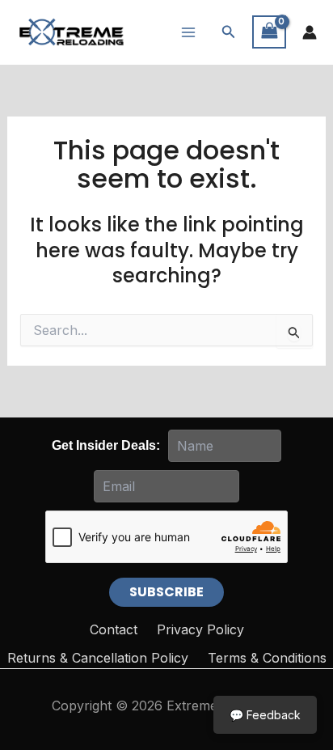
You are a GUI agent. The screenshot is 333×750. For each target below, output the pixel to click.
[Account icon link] (309, 32)
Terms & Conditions (267, 658)
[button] (228, 32)
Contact (113, 629)
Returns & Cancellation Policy (97, 658)
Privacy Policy (200, 629)
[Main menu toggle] (188, 32)
